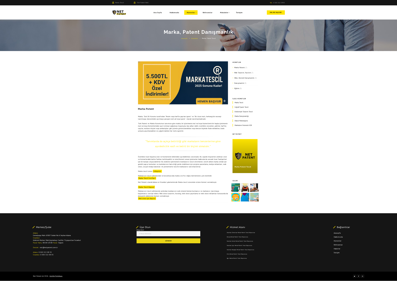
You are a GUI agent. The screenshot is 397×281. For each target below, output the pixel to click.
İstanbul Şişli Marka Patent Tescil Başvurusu (239, 245)
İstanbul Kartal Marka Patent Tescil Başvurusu (240, 241)
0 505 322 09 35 (45, 252)
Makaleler (224, 12)
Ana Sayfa (158, 12)
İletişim (239, 12)
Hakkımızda (174, 12)
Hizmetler (191, 12)
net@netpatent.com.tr (49, 247)
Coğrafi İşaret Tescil (241, 107)
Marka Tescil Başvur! (146, 187)
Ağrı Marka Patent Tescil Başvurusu (237, 258)
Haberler (337, 249)
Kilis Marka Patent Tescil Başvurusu (237, 254)
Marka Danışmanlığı (242, 116)
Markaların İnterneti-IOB (243, 125)
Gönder (168, 241)
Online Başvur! (276, 12)
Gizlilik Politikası (56, 276)
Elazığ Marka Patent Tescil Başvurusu (237, 237)
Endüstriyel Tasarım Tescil (244, 112)
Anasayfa (184, 38)
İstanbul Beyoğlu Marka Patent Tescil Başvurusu (240, 249)
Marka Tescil (239, 102)
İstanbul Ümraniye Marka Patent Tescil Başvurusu (241, 232)
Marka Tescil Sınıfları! (147, 178)
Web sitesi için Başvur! (147, 198)
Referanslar (207, 12)
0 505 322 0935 (279, 3)
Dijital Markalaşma (241, 121)
